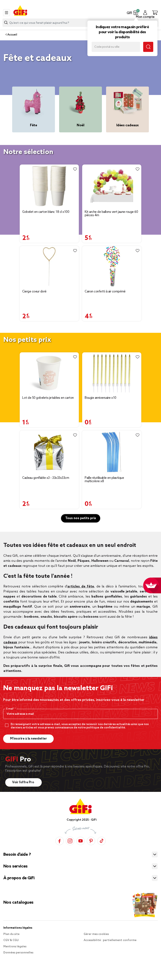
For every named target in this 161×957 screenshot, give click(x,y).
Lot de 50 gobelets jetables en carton (48, 398)
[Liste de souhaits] (75, 169)
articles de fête (80, 586)
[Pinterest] (91, 840)
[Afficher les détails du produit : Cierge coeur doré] (49, 266)
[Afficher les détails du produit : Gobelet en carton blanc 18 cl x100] (49, 186)
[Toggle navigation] (6, 12)
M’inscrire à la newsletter (28, 739)
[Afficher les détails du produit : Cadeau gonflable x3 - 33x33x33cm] (49, 451)
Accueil (12, 34)
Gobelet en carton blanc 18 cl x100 (45, 212)
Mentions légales (14, 946)
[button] (135, 12)
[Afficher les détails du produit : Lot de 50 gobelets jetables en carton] (49, 372)
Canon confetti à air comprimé (105, 291)
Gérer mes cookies (96, 934)
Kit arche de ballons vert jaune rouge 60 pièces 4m (111, 213)
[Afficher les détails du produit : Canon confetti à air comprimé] (111, 266)
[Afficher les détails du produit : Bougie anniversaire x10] (111, 372)
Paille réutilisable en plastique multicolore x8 (104, 479)
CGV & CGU (11, 940)
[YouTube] (80, 840)
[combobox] (80, 22)
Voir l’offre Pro (23, 782)
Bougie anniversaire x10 (100, 398)
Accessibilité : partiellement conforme (110, 940)
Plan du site (11, 934)
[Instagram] (70, 840)
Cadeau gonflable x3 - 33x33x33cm (45, 478)
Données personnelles (18, 952)
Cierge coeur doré (34, 291)
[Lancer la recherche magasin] (148, 47)
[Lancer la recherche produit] (6, 22)
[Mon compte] (145, 12)
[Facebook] (59, 840)
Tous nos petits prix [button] (80, 518)
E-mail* (10, 708)
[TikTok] (101, 840)
